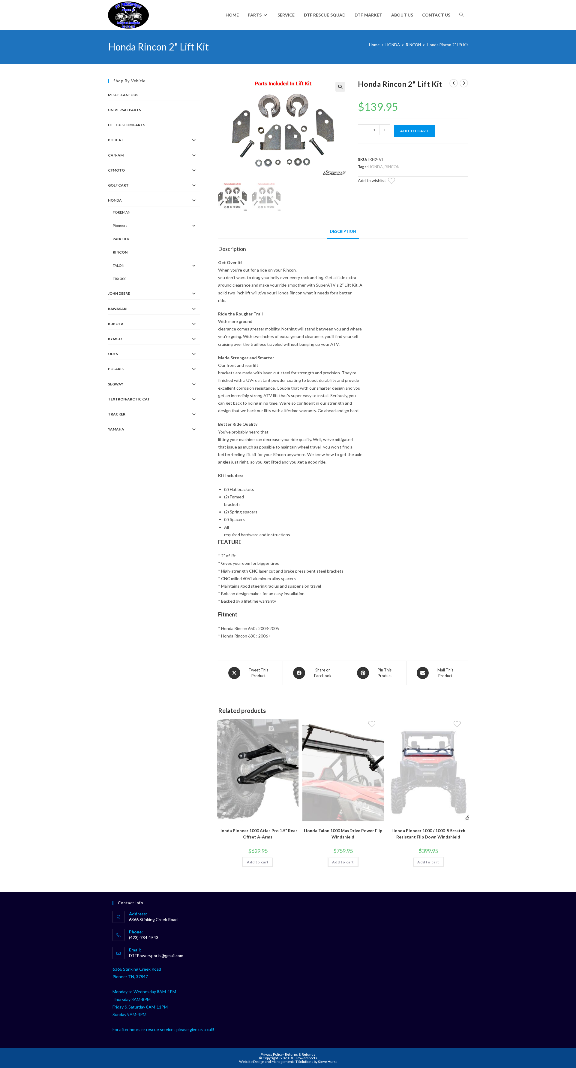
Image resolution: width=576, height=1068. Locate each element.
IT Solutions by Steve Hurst (316, 1061)
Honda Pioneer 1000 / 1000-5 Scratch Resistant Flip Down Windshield (428, 833)
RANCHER (121, 239)
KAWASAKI (118, 308)
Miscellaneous (123, 95)
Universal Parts (124, 110)
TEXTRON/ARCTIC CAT (129, 399)
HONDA (393, 44)
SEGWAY (115, 384)
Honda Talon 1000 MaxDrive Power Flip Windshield (343, 833)
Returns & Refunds (300, 1054)
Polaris (116, 369)
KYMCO (115, 338)
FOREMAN (121, 212)
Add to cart (414, 131)
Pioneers (120, 225)
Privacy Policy (272, 1054)
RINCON (413, 44)
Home (374, 44)
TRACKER (116, 414)
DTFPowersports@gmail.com (156, 955)
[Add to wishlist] (395, 181)
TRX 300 (119, 278)
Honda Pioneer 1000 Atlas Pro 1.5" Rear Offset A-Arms (257, 833)
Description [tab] (343, 231)
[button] (340, 87)
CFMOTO (116, 170)
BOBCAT (116, 140)
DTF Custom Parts (126, 125)
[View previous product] (453, 83)
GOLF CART (118, 185)
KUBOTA (116, 323)
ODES (113, 353)
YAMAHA (116, 429)
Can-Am (116, 155)
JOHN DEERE (119, 293)
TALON (118, 265)
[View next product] (464, 83)
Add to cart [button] (258, 862)
